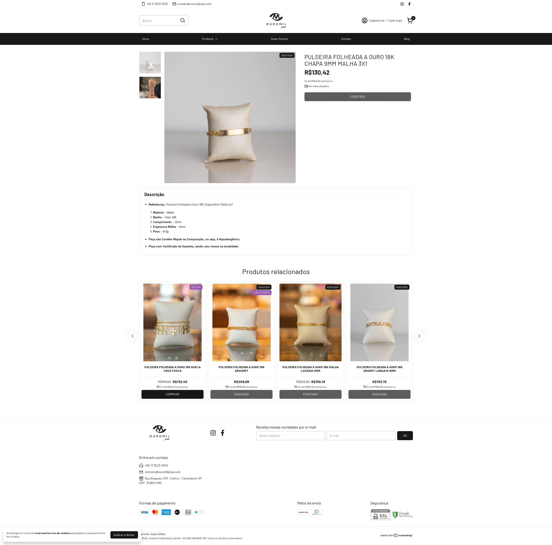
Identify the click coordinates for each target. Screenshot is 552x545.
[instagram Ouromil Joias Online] (402, 4)
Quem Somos (279, 39)
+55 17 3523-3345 (157, 4)
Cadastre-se (376, 20)
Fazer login (395, 20)
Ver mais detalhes (318, 86)
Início (145, 39)
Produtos (207, 39)
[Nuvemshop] (396, 536)
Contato (346, 39)
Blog (407, 39)
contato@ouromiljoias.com (194, 4)
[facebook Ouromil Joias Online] (409, 4)
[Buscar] (182, 20)
